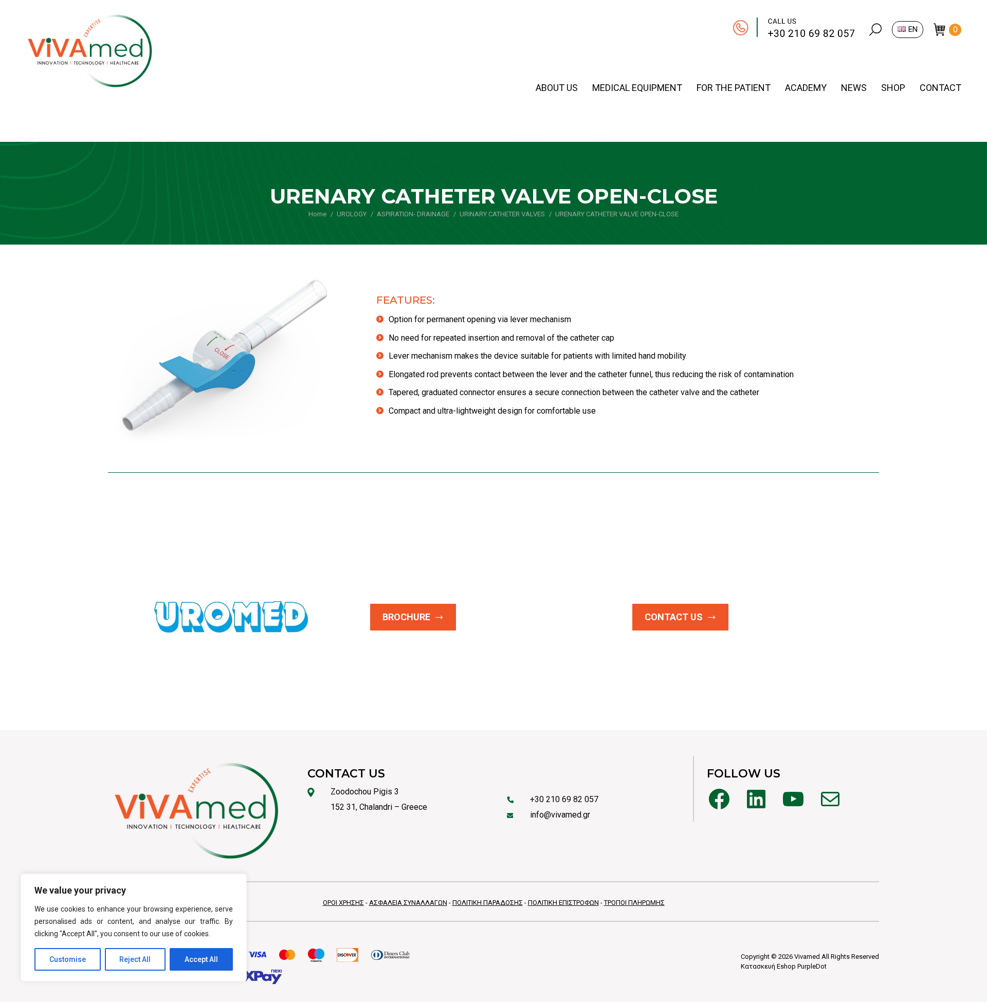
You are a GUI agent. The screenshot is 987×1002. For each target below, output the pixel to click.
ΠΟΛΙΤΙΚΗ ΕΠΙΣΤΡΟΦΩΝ (563, 902)
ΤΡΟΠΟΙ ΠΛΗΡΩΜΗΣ (634, 902)
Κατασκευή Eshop (768, 966)
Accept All (201, 959)
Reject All (135, 959)
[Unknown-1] (224, 359)
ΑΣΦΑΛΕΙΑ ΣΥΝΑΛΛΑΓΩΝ (408, 902)
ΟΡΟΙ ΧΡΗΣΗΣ (343, 902)
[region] (134, 927)
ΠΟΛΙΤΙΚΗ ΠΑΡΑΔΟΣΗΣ (487, 902)
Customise (67, 959)
